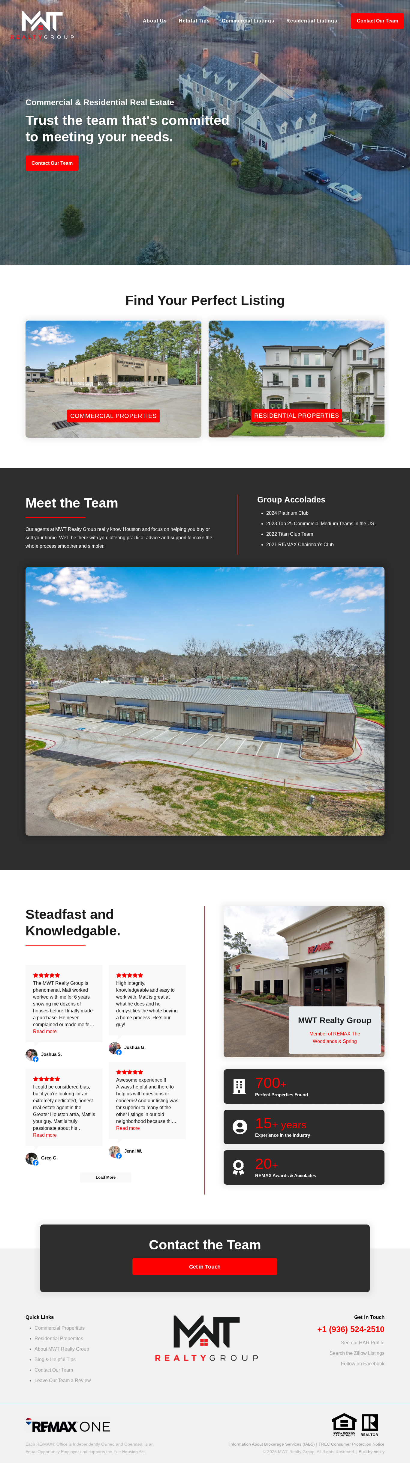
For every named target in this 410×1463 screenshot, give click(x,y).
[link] (205, 1338)
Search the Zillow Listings (357, 1353)
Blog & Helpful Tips (55, 1359)
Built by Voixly (371, 1451)
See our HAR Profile (362, 1342)
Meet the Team (72, 503)
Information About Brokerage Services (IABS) (272, 1444)
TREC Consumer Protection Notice (351, 1444)
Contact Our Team (377, 20)
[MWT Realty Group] (41, 21)
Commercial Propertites (60, 1328)
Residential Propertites (59, 1338)
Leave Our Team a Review (63, 1380)
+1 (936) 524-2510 (350, 1329)
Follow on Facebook (362, 1363)
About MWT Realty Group (62, 1349)
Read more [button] (45, 1031)
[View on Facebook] (32, 1055)
